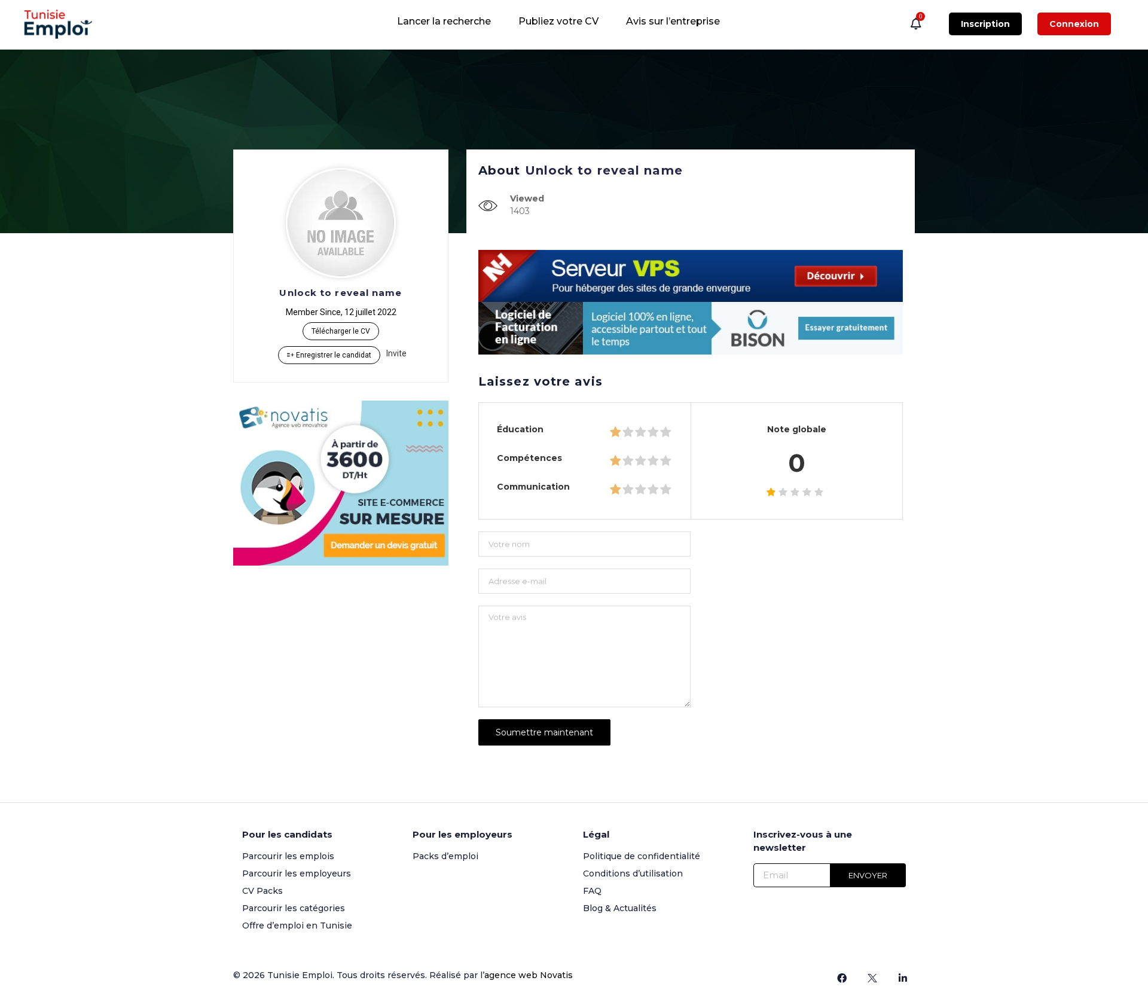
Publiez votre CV (558, 21)
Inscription (985, 24)
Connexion (1074, 24)
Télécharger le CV (341, 331)
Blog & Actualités (620, 908)
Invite (396, 353)
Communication (533, 486)
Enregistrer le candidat (332, 355)
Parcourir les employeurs (296, 873)
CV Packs (262, 890)
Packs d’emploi (445, 856)
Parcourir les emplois (288, 856)
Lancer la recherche (444, 21)
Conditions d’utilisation (633, 873)
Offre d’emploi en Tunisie (297, 925)
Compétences (529, 458)
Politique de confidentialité (641, 856)
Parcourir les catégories (293, 908)
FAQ (592, 890)
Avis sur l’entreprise (673, 21)
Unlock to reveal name (340, 292)
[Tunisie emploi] (64, 24)
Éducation (520, 429)
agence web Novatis (528, 975)
